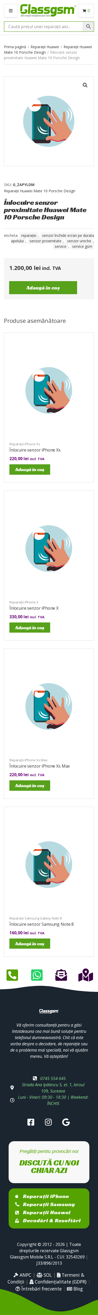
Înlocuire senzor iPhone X (34, 608)
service (60, 246)
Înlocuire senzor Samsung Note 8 (41, 924)
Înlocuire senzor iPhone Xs (35, 450)
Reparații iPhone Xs (24, 444)
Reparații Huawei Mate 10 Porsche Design (39, 190)
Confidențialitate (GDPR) (60, 1282)
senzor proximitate (45, 240)
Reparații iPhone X (23, 602)
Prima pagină (15, 46)
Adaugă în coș (43, 287)
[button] (85, 85)
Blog (77, 1289)
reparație (28, 235)
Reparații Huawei (45, 46)
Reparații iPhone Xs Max (28, 760)
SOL (47, 1275)
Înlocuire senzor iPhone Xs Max (39, 766)
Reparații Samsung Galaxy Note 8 (35, 918)
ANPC (24, 1275)
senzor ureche (79, 240)
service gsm (82, 246)
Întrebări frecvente (41, 1289)
